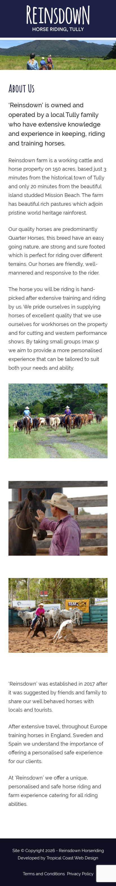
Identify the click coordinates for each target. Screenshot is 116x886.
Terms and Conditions (44, 873)
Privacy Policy (80, 873)
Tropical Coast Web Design (72, 858)
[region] (58, 55)
